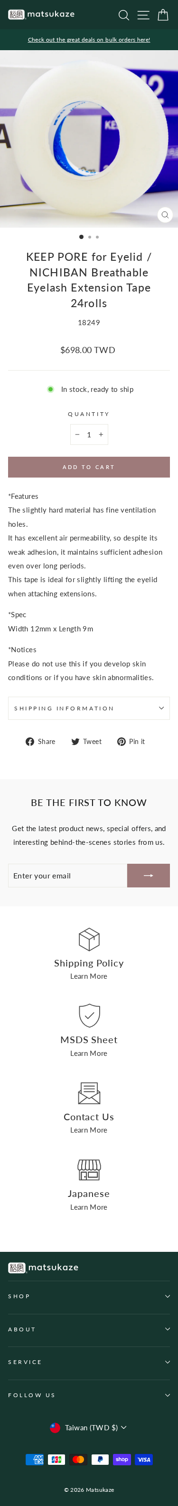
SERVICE (25, 1361)
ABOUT (22, 1329)
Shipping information (64, 708)
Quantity (89, 413)
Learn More (89, 976)
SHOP (19, 1296)
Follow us (32, 1395)
